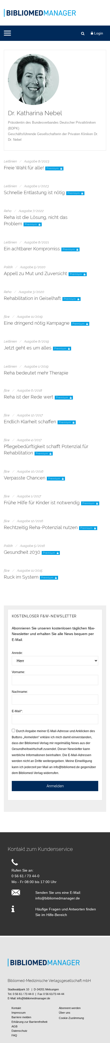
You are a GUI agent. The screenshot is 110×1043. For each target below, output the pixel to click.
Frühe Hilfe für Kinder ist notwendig (42, 502)
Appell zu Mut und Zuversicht (35, 273)
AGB (14, 1026)
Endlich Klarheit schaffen (30, 421)
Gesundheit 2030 (22, 552)
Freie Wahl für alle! (24, 167)
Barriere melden (21, 1017)
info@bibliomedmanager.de (57, 898)
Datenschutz (19, 1030)
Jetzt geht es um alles (27, 347)
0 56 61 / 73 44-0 (25, 876)
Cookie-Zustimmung (71, 1017)
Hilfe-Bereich (56, 915)
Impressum (19, 1012)
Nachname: (20, 692)
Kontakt (16, 1008)
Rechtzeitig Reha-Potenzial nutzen (41, 527)
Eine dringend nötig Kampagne (37, 323)
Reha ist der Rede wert (28, 397)
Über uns (64, 1012)
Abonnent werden (70, 1008)
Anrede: (17, 653)
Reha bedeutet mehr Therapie (36, 373)
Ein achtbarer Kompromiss (32, 248)
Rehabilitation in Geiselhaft (32, 298)
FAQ (14, 1035)
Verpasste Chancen (24, 478)
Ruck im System (21, 577)
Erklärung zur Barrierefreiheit (29, 1021)
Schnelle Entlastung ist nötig (34, 192)
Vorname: (18, 672)
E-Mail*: (17, 711)
